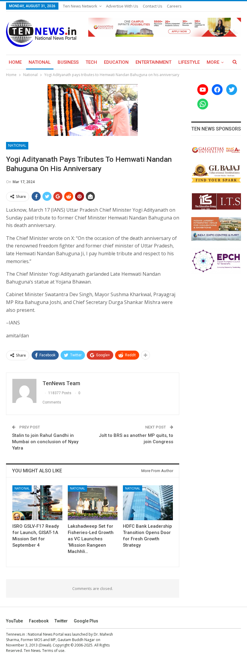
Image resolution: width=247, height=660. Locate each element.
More (213, 62)
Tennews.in (15, 634)
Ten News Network (80, 6)
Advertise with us (122, 6)
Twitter (61, 621)
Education (116, 62)
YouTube (14, 621)
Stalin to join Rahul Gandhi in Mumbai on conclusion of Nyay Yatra (45, 442)
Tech (91, 62)
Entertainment (153, 62)
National (40, 62)
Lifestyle (189, 62)
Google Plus (86, 621)
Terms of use (53, 650)
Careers (174, 6)
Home (15, 62)
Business (68, 62)
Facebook (38, 621)
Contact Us (152, 6)
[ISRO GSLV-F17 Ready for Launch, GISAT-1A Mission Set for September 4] (37, 502)
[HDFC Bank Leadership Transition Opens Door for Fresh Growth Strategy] (148, 502)
